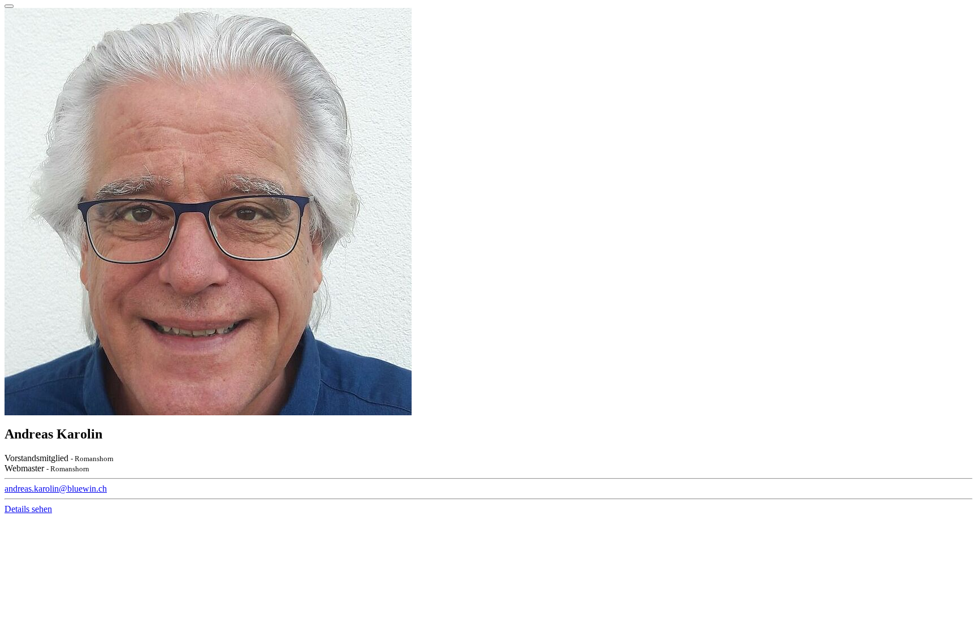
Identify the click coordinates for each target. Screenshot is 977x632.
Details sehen (28, 509)
